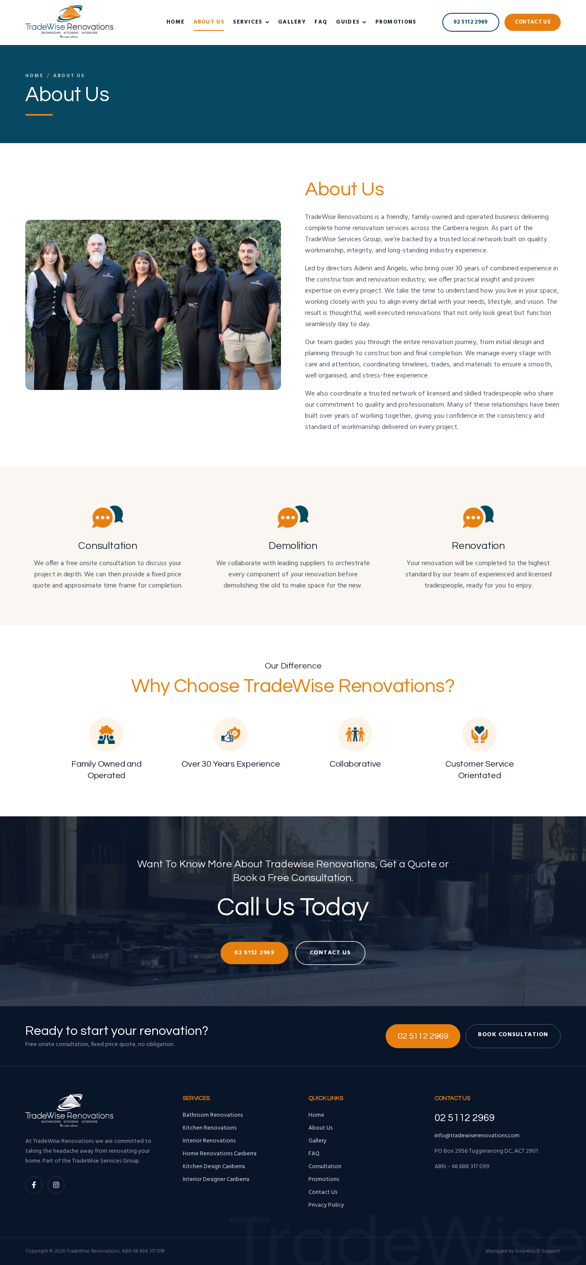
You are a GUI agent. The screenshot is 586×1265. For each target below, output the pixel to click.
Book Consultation (513, 1035)
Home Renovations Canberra (220, 1154)
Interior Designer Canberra (216, 1179)
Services (247, 22)
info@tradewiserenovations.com (477, 1136)
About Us (208, 22)
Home (175, 22)
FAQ (320, 22)
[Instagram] (56, 1184)
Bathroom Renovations (213, 1115)
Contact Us (532, 22)
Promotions (396, 22)
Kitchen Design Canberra (214, 1167)
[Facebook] (33, 1184)
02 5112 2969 (470, 22)
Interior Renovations (209, 1141)
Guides (347, 22)
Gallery (292, 22)
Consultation (324, 1167)
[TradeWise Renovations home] (69, 22)
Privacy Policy (326, 1205)
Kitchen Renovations (209, 1128)
